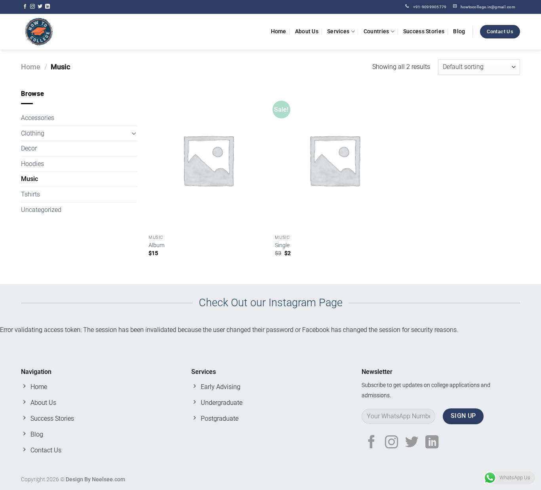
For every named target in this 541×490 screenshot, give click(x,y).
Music (29, 179)
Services (338, 31)
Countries (376, 31)
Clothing (32, 133)
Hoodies (32, 164)
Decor (29, 148)
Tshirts (30, 194)
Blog (459, 31)
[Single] (334, 160)
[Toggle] (134, 133)
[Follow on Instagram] (32, 7)
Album (156, 245)
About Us (306, 31)
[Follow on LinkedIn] (47, 7)
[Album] (208, 160)
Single (282, 245)
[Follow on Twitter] (40, 7)
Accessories (37, 118)
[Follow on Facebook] (25, 7)
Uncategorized (41, 210)
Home (278, 31)
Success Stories (423, 31)
